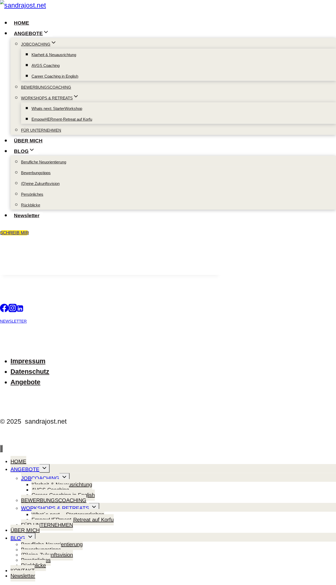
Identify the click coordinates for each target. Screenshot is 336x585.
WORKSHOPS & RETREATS (55, 508)
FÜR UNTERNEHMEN (41, 130)
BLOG (17, 538)
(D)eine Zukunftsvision (40, 183)
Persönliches (32, 194)
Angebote (25, 382)
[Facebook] (4, 309)
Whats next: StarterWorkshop (57, 108)
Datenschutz (29, 371)
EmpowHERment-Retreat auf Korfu (62, 119)
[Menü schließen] (1, 448)
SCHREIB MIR (14, 232)
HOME (21, 23)
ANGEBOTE (24, 469)
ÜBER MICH (28, 140)
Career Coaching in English (55, 76)
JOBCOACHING (40, 478)
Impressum (27, 361)
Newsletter (26, 215)
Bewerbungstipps (36, 173)
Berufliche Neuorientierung (43, 162)
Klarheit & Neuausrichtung (54, 54)
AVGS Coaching (46, 65)
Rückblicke (30, 205)
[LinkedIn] (20, 309)
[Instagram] (12, 309)
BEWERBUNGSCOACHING (46, 87)
